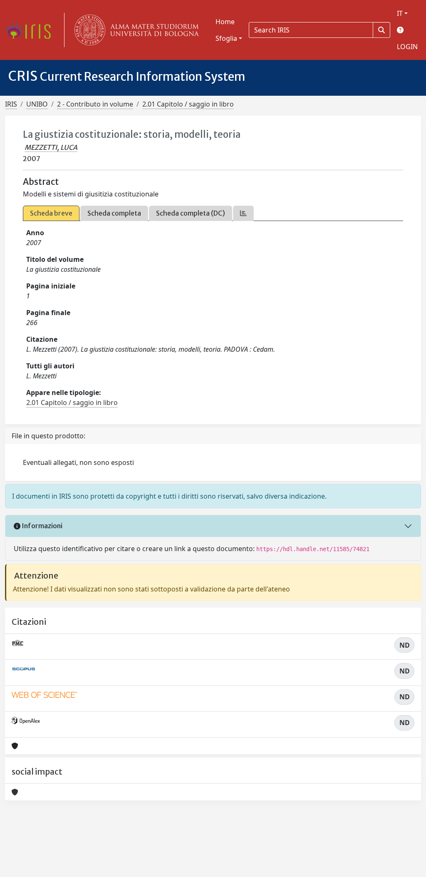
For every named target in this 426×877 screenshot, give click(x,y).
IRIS (11, 104)
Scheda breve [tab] (51, 213)
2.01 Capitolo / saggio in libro (188, 104)
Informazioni (41, 526)
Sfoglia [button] (226, 38)
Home (225, 21)
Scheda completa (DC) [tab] (190, 213)
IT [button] (400, 13)
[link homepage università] (135, 30)
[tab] (243, 213)
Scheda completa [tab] (114, 213)
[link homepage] (31, 30)
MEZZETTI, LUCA (51, 147)
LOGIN (407, 46)
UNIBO (37, 104)
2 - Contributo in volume (95, 104)
